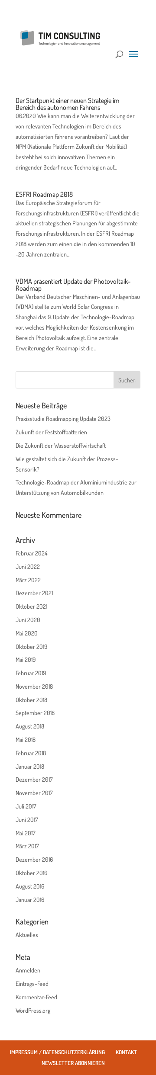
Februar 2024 (31, 553)
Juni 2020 (28, 619)
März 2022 (28, 580)
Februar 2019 (31, 673)
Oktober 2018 (31, 699)
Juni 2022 (28, 566)
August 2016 (30, 886)
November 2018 (34, 686)
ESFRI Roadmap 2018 (44, 194)
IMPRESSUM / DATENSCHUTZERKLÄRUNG (57, 1052)
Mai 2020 (27, 633)
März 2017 (27, 846)
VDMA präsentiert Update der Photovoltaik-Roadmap (73, 284)
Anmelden (28, 970)
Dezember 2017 (34, 779)
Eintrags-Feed (32, 983)
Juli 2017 (26, 806)
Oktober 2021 (31, 606)
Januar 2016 (30, 899)
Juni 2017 (27, 819)
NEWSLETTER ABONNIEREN (73, 1062)
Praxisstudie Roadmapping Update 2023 (63, 418)
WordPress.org (33, 1010)
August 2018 (30, 726)
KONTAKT (126, 1052)
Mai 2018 (26, 739)
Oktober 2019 (31, 646)
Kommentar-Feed (36, 997)
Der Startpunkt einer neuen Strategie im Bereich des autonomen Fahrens (68, 104)
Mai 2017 (26, 833)
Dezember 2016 (34, 859)
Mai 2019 (26, 659)
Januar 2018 (30, 766)
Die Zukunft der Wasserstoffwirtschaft (61, 445)
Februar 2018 (31, 753)
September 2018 (35, 712)
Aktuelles (27, 934)
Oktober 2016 (31, 872)
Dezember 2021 (34, 593)
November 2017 (34, 792)
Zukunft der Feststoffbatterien (51, 432)
